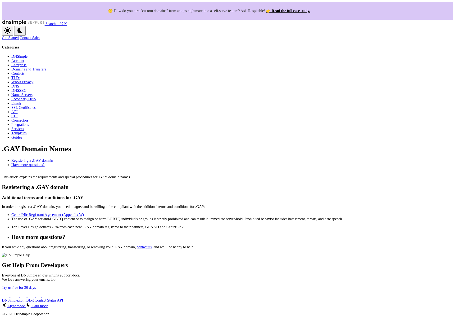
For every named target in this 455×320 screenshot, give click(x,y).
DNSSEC (18, 90)
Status (51, 300)
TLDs (15, 78)
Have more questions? (28, 165)
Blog (30, 300)
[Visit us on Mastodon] (45, 296)
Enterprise (19, 65)
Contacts (17, 73)
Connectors (19, 120)
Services (17, 129)
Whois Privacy (22, 82)
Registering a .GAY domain (32, 160)
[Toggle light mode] (7, 31)
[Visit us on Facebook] (39, 296)
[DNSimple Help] (24, 24)
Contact (40, 300)
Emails (16, 103)
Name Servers (21, 95)
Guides (16, 137)
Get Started (10, 38)
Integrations (20, 125)
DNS (15, 86)
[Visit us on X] (6, 296)
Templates (19, 133)
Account (17, 61)
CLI (14, 116)
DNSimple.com (13, 300)
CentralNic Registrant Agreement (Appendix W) (47, 215)
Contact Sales (30, 38)
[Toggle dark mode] (20, 31)
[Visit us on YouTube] (15, 296)
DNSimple (19, 56)
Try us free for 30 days (19, 287)
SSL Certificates (23, 107)
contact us (144, 247)
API (14, 112)
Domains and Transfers (28, 69)
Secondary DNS (23, 99)
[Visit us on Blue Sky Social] (31, 296)
